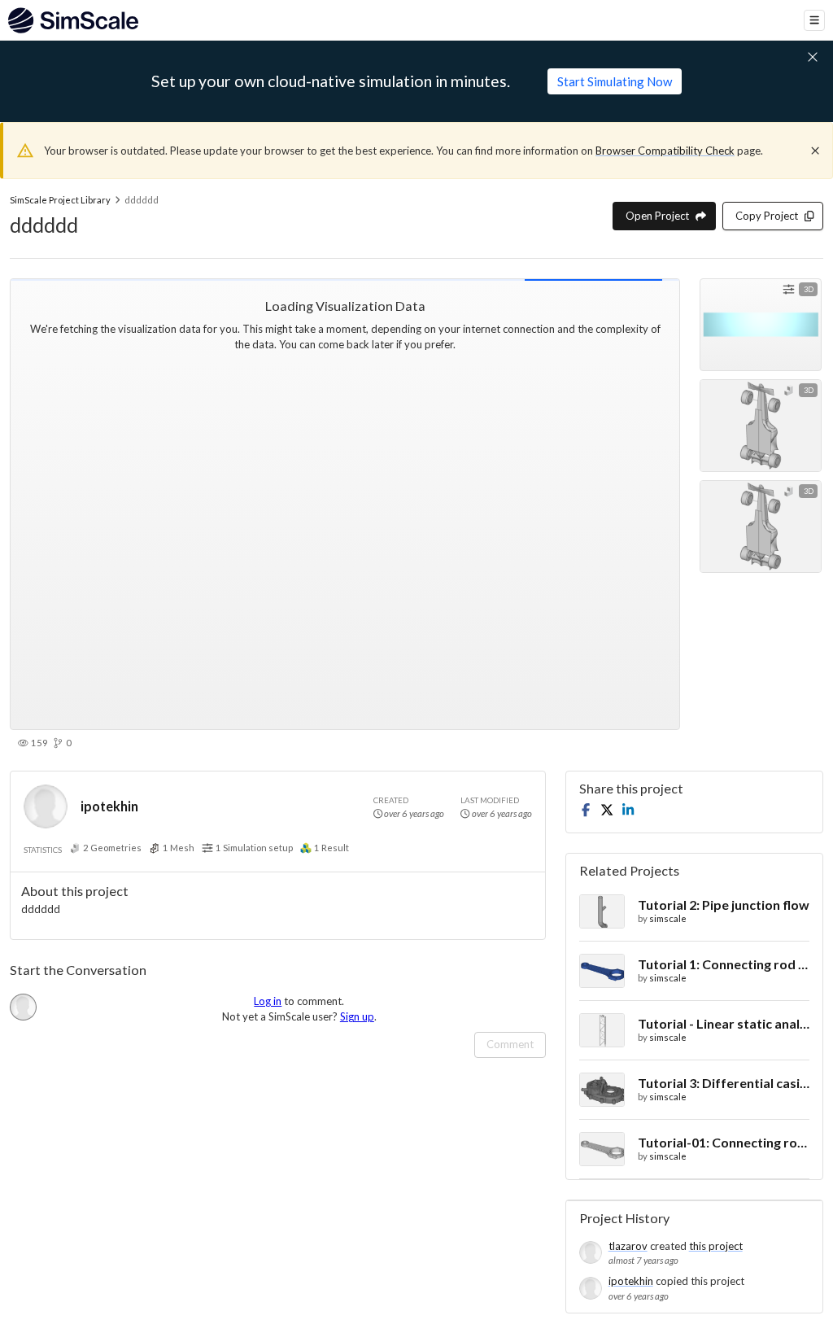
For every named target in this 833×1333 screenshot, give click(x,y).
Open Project (657, 215)
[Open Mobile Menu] (814, 20)
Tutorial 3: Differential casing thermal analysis (723, 1082)
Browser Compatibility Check (665, 150)
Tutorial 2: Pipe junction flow (723, 904)
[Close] (815, 150)
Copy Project (766, 215)
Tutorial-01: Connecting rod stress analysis (723, 1142)
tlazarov (628, 1245)
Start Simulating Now (614, 81)
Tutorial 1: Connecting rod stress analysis (723, 964)
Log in (267, 1000)
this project (716, 1245)
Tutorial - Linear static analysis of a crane (723, 1023)
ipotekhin (109, 806)
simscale (668, 918)
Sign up (357, 1016)
